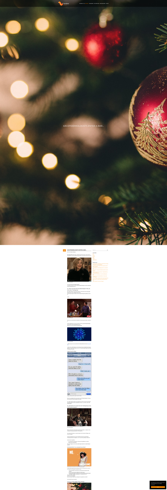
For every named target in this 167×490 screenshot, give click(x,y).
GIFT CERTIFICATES (96, 3)
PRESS (94, 258)
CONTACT (107, 3)
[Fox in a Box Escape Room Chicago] (63, 3)
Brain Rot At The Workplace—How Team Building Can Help (100, 274)
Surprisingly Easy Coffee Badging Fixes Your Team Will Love (100, 268)
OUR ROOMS (81, 3)
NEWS (93, 257)
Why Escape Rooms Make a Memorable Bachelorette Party (100, 279)
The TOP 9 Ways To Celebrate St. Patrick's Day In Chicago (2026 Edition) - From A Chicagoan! (100, 264)
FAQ (84, 3)
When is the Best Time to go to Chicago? (98, 281)
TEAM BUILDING (91, 3)
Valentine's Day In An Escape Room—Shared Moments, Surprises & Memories (100, 272)
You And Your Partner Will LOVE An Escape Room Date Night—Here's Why (100, 266)
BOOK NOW (86, 3)
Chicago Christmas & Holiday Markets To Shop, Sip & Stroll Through (100, 276)
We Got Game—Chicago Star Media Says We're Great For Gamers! (100, 270)
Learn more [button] (153, 484)
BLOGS (94, 255)
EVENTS (94, 256)
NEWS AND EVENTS (102, 3)
